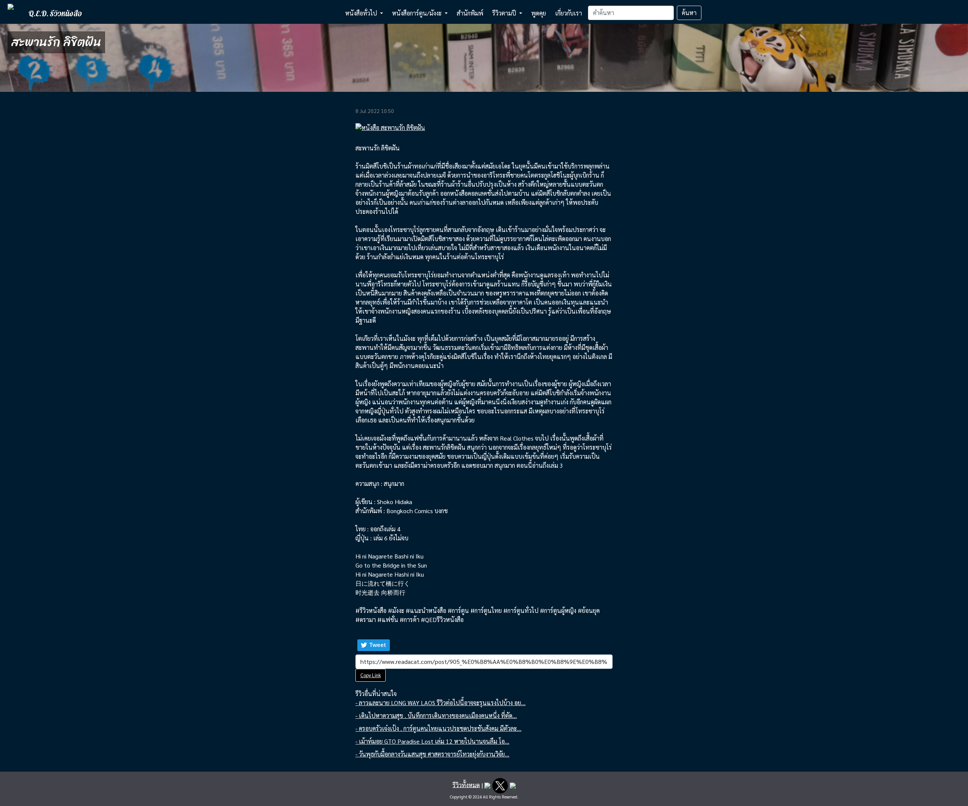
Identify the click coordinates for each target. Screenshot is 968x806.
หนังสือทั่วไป (362, 13)
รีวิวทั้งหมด (466, 785)
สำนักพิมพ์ (470, 13)
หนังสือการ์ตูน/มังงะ (417, 13)
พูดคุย (538, 13)
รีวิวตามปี (505, 13)
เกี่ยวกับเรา (568, 13)
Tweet (377, 644)
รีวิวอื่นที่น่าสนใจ (376, 694)
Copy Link (370, 675)
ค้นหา (689, 13)
